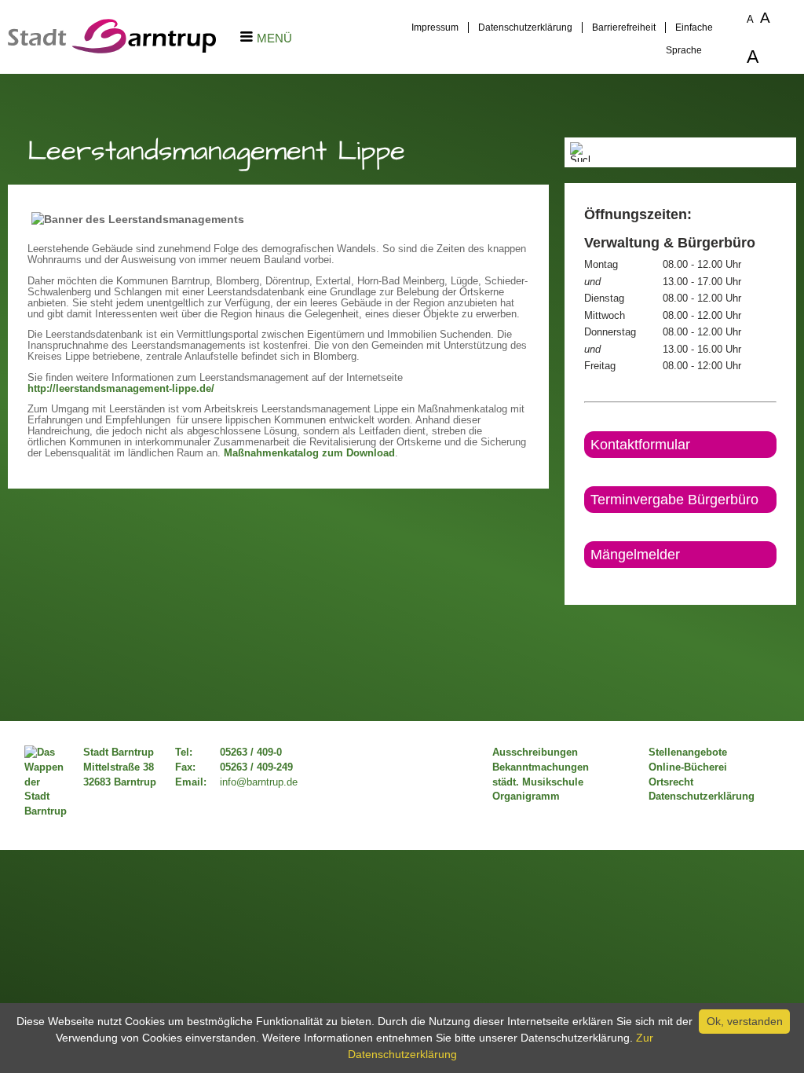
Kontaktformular (640, 445)
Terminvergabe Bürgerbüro (674, 500)
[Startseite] (112, 49)
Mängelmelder (635, 554)
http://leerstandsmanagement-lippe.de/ (120, 388)
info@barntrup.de (259, 782)
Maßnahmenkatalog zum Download (309, 453)
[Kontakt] (585, 581)
